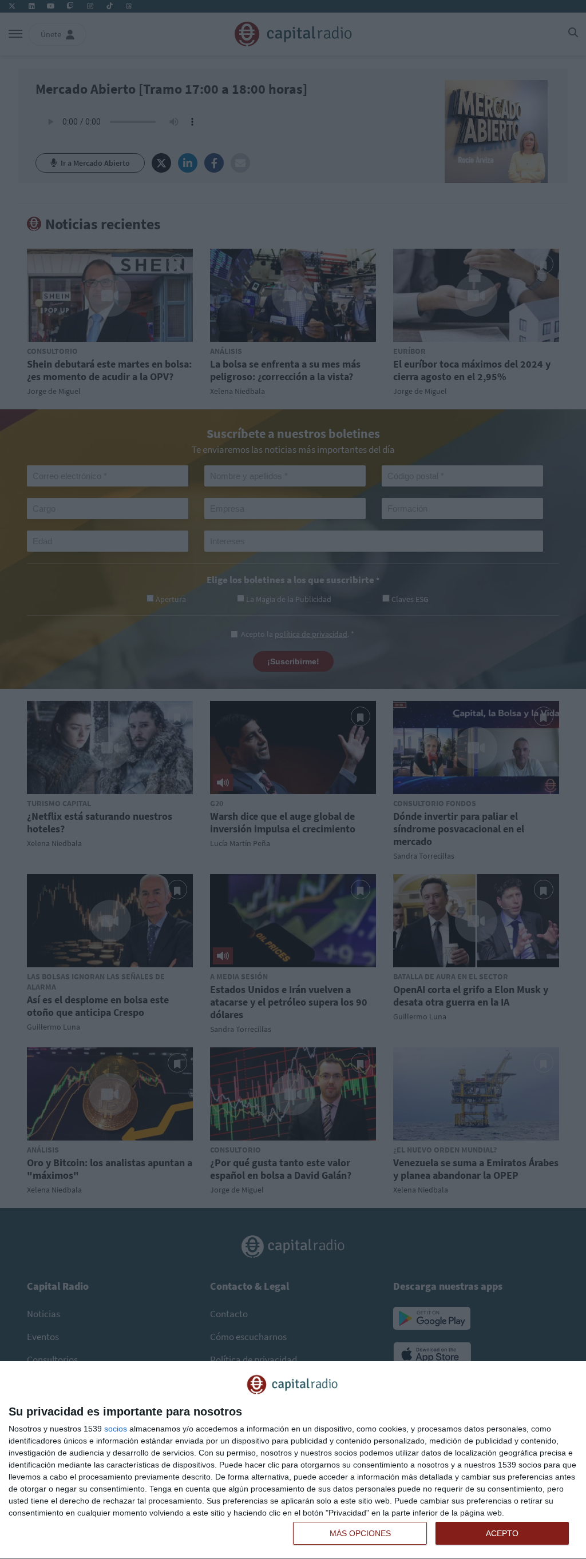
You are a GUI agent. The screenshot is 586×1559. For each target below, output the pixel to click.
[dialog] (293, 1460)
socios (115, 1429)
